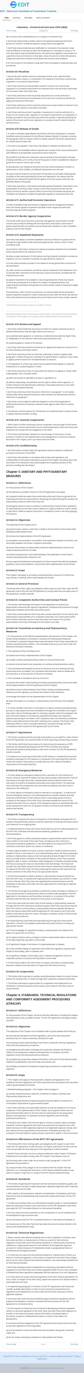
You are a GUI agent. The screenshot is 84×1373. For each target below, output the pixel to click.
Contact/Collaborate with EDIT (61, 1356)
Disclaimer (32, 1368)
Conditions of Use (43, 1368)
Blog (77, 1356)
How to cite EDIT (40, 1356)
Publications (26, 1356)
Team (17, 1356)
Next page (74, 31)
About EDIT (8, 1356)
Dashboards (42, 1359)
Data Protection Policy (57, 1368)
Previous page (11, 31)
